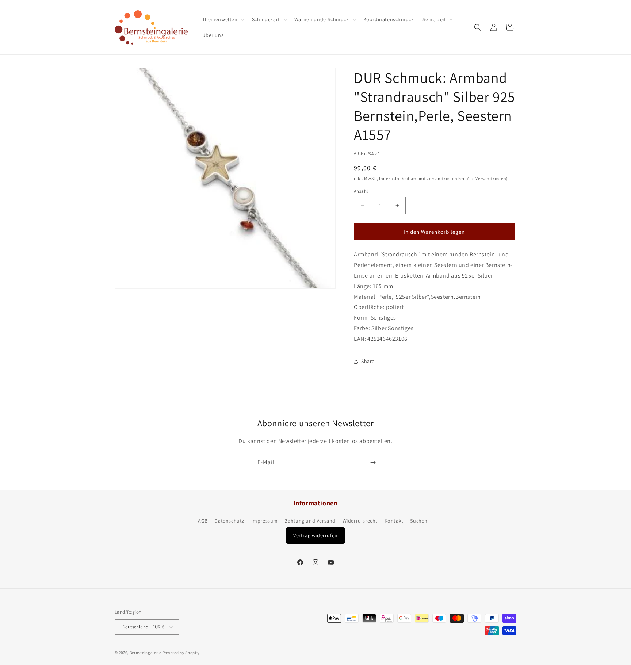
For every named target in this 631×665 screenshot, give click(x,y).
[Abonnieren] (373, 462)
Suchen (419, 520)
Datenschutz (229, 520)
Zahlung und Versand (310, 520)
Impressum (264, 520)
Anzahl (361, 191)
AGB (203, 520)
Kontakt (394, 520)
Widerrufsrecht (360, 520)
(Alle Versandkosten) (486, 178)
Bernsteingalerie (145, 652)
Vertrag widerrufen (315, 535)
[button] (223, 19)
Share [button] (368, 361)
